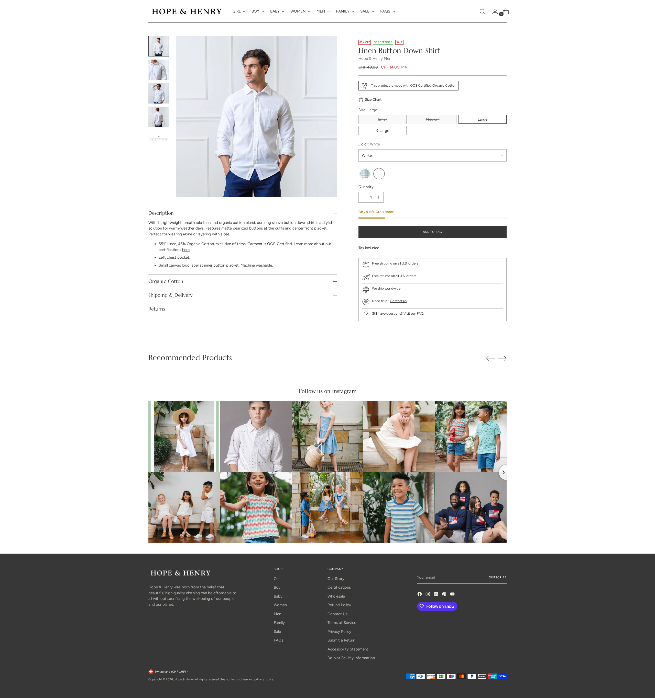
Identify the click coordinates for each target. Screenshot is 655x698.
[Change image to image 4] (158, 117)
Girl (276, 578)
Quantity (366, 187)
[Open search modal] (482, 11)
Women (280, 605)
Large (482, 119)
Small (382, 119)
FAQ (420, 313)
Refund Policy (339, 605)
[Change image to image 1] (158, 46)
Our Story (336, 578)
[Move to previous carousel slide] (490, 358)
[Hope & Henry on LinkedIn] (436, 594)
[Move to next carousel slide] (502, 358)
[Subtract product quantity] (363, 197)
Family (279, 622)
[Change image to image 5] (158, 140)
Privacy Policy (339, 631)
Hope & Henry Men (374, 58)
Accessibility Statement (348, 649)
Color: (369, 144)
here (186, 249)
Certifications (339, 587)
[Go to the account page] (493, 11)
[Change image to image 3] (158, 93)
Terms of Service (342, 622)
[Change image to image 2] (158, 70)
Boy (277, 587)
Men (277, 614)
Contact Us (337, 614)
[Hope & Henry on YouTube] (453, 594)
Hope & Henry (184, 679)
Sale (277, 631)
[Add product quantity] (378, 197)
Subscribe (498, 577)
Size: (367, 110)
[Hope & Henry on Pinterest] (445, 594)
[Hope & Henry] (186, 11)
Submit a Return (341, 640)
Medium (433, 119)
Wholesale (336, 596)
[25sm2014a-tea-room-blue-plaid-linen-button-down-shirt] (365, 174)
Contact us (398, 301)
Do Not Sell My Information (351, 658)
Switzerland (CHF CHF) (170, 671)
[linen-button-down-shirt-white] (379, 174)
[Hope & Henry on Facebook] (420, 594)
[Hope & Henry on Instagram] (428, 594)
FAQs (278, 640)
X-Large (382, 130)
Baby (278, 596)
